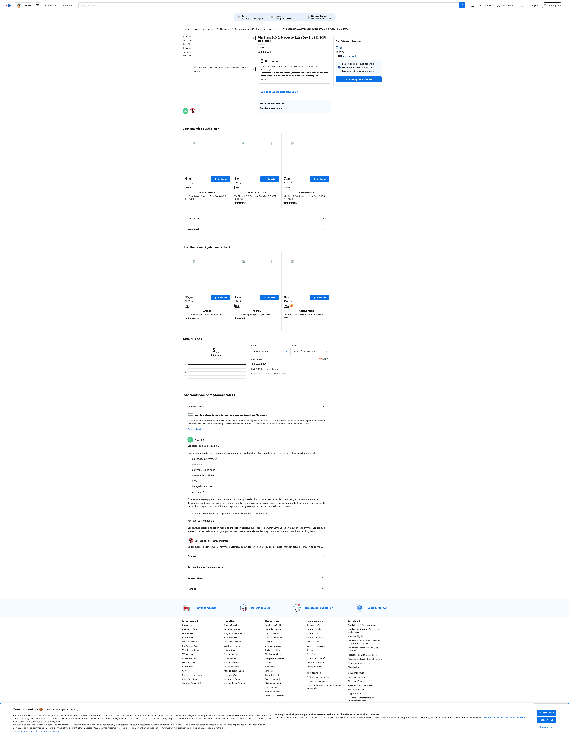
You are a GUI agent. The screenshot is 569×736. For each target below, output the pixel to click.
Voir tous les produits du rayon (278, 91)
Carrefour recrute (273, 679)
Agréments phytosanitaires (360, 685)
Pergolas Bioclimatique (234, 633)
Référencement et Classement (362, 654)
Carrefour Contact (314, 641)
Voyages (269, 670)
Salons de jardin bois (233, 641)
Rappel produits (355, 693)
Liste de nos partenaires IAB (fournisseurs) (505, 717)
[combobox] (271, 5)
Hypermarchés (313, 625)
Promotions (187, 625)
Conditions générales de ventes (362, 625)
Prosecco (272, 28)
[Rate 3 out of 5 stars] (263, 52)
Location (269, 662)
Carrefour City (313, 633)
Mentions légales (356, 636)
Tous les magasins (314, 666)
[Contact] (323, 556)
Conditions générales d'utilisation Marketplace (363, 630)
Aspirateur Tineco (190, 658)
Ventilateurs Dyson (191, 650)
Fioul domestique (273, 654)
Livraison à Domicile (274, 637)
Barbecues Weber (232, 629)
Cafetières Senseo (190, 679)
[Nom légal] (323, 229)
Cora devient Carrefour (317, 658)
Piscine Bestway (231, 662)
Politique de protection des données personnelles (323, 686)
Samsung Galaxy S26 (191, 683)
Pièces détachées (356, 689)
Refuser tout (546, 719)
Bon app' (310, 650)
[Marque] (323, 589)
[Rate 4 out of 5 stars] (266, 52)
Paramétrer (546, 726)
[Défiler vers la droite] (253, 69)
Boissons (224, 28)
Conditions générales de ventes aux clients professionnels (364, 642)
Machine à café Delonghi (235, 683)
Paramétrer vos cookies (317, 681)
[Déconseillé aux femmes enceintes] (323, 567)
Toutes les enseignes (316, 662)
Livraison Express (273, 645)
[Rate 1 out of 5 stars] (259, 52)
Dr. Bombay (187, 633)
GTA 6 (185, 670)
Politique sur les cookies (317, 677)
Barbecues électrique (192, 674)
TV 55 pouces (230, 658)
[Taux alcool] (323, 218)
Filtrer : (254, 345)
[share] (253, 38)
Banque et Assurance (274, 658)
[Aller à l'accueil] (8, 5)
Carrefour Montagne (315, 645)
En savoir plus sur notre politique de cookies (37, 730)
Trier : (294, 345)
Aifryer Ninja (229, 650)
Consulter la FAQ (377, 607)
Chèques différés (190, 629)
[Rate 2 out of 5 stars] (261, 52)
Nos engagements (356, 677)
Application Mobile (274, 625)
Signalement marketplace (360, 663)
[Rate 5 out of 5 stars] (268, 52)
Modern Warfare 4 (190, 641)
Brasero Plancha (231, 625)
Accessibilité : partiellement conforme (366, 658)
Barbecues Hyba (231, 637)
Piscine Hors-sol (231, 654)
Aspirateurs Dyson (232, 679)
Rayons (210, 28)
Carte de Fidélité (273, 629)
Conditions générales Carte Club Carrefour (363, 649)
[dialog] (284, 719)
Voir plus (264, 79)
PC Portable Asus (190, 645)
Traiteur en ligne (272, 650)
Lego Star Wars (230, 674)
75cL (261, 46)
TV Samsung (188, 654)
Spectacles (270, 666)
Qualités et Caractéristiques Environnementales (361, 699)
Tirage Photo (271, 674)
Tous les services (272, 691)
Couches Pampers (232, 645)
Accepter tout (546, 712)
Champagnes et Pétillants (248, 28)
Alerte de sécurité (356, 681)
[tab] (187, 40)
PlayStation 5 (188, 666)
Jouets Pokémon (231, 666)
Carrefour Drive (272, 633)
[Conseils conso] (323, 406)
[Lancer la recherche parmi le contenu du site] (462, 5)
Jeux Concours (272, 687)
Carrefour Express (314, 637)
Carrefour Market (314, 629)
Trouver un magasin (205, 607)
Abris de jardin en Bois (234, 670)
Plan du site (353, 667)
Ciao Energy (187, 637)
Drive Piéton (271, 641)
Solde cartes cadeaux (274, 695)
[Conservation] (323, 578)
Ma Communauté (273, 683)
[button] (38, 5)
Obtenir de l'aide (260, 607)
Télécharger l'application (319, 607)
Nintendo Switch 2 (191, 662)
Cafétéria (310, 654)
